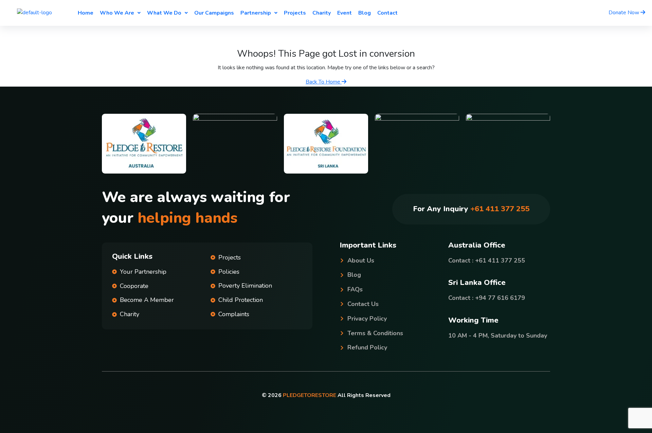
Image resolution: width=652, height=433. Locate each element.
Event (344, 13)
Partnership (255, 13)
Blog (364, 13)
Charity (321, 13)
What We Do (164, 13)
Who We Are (117, 13)
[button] (120, 13)
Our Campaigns (214, 13)
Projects (295, 13)
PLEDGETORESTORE (309, 395)
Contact (387, 13)
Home (85, 13)
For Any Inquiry (471, 209)
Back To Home (324, 82)
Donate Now (624, 12)
